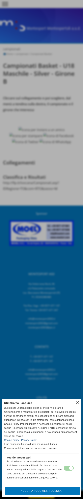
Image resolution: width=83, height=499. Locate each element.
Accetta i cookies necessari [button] (42, 491)
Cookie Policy (11, 440)
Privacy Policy (28, 440)
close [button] (77, 402)
